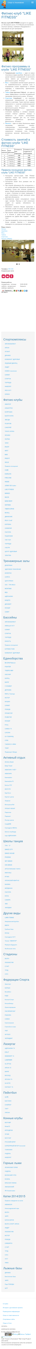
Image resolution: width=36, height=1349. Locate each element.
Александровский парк (12, 1208)
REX (6, 592)
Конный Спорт (9, 999)
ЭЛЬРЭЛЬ (8, 555)
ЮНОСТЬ (8, 641)
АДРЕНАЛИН (9, 596)
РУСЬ (6, 725)
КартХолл (8, 793)
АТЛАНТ (7, 351)
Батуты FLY (8, 785)
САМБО (7, 1019)
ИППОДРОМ (9, 1130)
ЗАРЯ (6, 1216)
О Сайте (5, 1304)
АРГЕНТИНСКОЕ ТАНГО (12, 869)
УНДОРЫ (8, 1153)
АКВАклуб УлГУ (9, 626)
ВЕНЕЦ (7, 513)
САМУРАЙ (8, 427)
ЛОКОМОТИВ (9, 962)
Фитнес (3, 229)
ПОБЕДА (7, 709)
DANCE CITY (9, 849)
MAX (6, 454)
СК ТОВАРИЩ (9, 736)
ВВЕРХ (7, 925)
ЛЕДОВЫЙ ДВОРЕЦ (11, 363)
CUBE (6, 470)
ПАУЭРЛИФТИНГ (10, 1011)
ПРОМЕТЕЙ (8, 713)
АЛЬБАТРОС (9, 408)
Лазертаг (7, 801)
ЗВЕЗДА (7, 420)
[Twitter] (25, 290)
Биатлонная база (10, 1276)
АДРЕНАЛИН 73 (10, 1048)
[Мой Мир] (21, 290)
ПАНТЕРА (8, 532)
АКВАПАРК (8, 773)
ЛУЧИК (7, 1134)
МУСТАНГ (8, 1138)
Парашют (8, 816)
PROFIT (7, 458)
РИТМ (7, 896)
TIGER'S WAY (9, 670)
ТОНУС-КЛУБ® (9, 431)
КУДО (6, 996)
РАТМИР (7, 608)
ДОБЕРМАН (8, 565)
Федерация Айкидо (11, 752)
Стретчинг (8, 98)
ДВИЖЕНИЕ (8, 516)
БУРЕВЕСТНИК (9, 649)
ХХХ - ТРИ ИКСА (10, 585)
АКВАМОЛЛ (8, 1204)
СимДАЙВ (8, 824)
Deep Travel (8, 766)
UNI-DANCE (8, 865)
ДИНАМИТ (8, 604)
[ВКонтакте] (3, 276)
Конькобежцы (9, 1003)
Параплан (8, 812)
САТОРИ (7, 732)
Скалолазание (9, 1023)
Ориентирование (10, 1007)
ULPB (6, 1097)
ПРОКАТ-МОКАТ (10, 808)
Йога (2, 233)
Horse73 (7, 1126)
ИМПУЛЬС (8, 873)
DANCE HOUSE (9, 853)
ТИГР (6, 1109)
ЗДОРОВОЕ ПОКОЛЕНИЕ (13, 569)
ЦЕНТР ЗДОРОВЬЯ (11, 551)
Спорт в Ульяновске (16, 2)
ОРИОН (7, 394)
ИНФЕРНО (8, 573)
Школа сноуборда (10, 832)
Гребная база (9, 929)
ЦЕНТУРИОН (9, 581)
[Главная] (4, 5)
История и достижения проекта (13, 1307)
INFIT (6, 451)
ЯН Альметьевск (10, 1191)
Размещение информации (11, 1311)
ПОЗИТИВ (8, 423)
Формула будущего (11, 945)
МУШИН (7, 701)
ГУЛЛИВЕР (8, 686)
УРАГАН (7, 1112)
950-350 (10, 269)
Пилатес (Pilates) (6, 239)
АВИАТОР (8, 404)
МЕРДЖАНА (8, 888)
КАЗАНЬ (7, 1179)
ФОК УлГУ (8, 390)
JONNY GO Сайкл (10, 485)
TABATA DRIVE (9, 509)
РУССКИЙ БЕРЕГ (10, 1142)
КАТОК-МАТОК (9, 1220)
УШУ (6, 1030)
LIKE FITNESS (9, 489)
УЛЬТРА (7, 547)
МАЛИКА (7, 884)
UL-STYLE (8, 1064)
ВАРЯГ (7, 682)
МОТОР (7, 698)
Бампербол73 (9, 781)
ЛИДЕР (7, 367)
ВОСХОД (7, 1075)
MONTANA (8, 588)
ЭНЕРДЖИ (8, 907)
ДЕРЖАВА (8, 690)
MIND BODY (8, 501)
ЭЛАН (6, 443)
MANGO (7, 493)
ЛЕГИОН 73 (8, 1079)
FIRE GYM (8, 478)
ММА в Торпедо (10, 694)
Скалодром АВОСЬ (11, 828)
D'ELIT (7, 1052)
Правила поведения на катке (14, 1201)
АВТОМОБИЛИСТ (10, 344)
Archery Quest (9, 762)
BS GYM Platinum (10, 663)
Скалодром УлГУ (10, 937)
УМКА (6, 1263)
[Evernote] (15, 290)
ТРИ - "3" (7, 845)
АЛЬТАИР (8, 674)
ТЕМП (7, 748)
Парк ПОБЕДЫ (9, 1284)
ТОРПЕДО (8, 382)
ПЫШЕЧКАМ (9, 536)
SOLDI (7, 462)
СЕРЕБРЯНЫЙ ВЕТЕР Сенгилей (15, 1146)
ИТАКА (7, 876)
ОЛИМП (7, 375)
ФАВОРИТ (8, 386)
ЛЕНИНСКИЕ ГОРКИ (11, 1167)
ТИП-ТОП (8, 540)
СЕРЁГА (7, 577)
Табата (7, 92)
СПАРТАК (8, 379)
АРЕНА (7, 348)
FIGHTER (8, 667)
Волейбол (8, 992)
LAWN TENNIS (9, 917)
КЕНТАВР (8, 1122)
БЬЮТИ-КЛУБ (9, 416)
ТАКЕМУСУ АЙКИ (10, 744)
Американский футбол (12, 921)
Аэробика (4, 231)
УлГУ (6, 1259)
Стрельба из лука (10, 1027)
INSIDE (7, 482)
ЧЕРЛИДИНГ (9, 1038)
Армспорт (8, 984)
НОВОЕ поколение (11, 371)
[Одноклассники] (11, 276)
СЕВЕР (7, 612)
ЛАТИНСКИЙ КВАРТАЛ (12, 880)
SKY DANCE (8, 861)
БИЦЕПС (7, 600)
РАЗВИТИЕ (8, 717)
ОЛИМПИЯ (8, 528)
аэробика (19, 73)
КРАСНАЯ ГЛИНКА (10, 1183)
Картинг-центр (9, 797)
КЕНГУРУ (8, 789)
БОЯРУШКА (8, 412)
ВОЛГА (7, 958)
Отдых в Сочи (7, 1323)
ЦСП (6, 1288)
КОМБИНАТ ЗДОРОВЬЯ (12, 359)
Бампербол (8, 777)
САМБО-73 (8, 729)
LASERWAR (8, 1060)
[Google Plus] (17, 290)
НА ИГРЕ (7, 1083)
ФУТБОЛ (7, 1034)
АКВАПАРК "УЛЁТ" (10, 770)
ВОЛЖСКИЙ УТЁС (10, 1175)
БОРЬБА (7, 988)
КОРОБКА (8, 524)
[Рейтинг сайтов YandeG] (6, 1336)
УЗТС (6, 974)
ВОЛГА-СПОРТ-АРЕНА (12, 1224)
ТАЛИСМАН (8, 1150)
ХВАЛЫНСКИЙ (9, 1187)
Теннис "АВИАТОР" (11, 941)
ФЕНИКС (7, 435)
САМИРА (7, 900)
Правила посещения (11, 466)
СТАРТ (7, 966)
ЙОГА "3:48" (8, 520)
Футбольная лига (10, 948)
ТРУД (6, 970)
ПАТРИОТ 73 (9, 1087)
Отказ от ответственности (11, 1315)
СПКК (6, 740)
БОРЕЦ (7, 678)
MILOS (7, 497)
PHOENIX (8, 857)
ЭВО (6, 904)
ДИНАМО (8, 355)
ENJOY (7, 447)
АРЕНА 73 (8, 1068)
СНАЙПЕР (8, 1105)
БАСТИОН (8, 1101)
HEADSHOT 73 (9, 1056)
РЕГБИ (7, 933)
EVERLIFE (8, 474)
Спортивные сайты (9, 1319)
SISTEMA (8, 505)
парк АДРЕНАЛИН (10, 835)
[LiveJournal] (19, 290)
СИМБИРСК (8, 1243)
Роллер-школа (9, 820)
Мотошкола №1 (9, 804)
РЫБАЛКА (8, 1015)
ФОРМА (7, 439)
